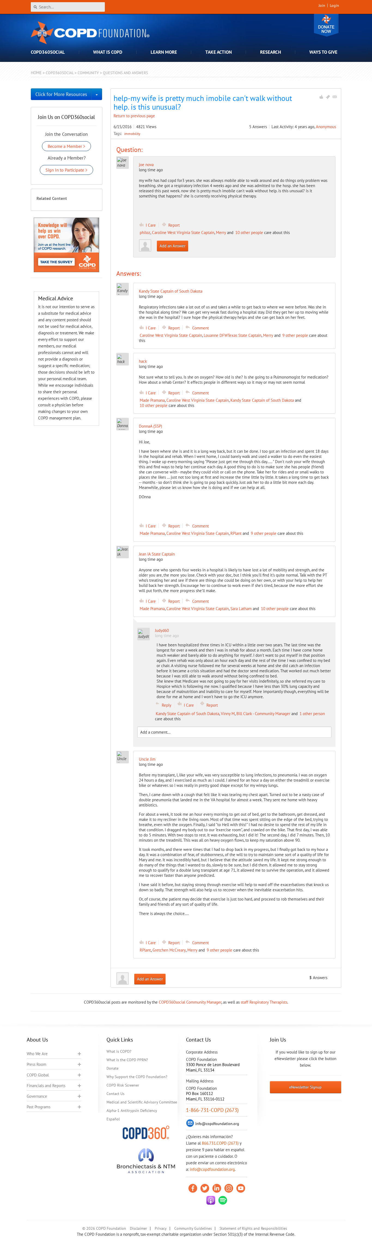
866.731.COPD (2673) (220, 1143)
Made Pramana (152, 400)
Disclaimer (138, 1228)
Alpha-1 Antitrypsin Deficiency (131, 1110)
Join (322, 5)
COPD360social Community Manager (190, 1002)
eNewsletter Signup (305, 1087)
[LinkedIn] (216, 1188)
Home (36, 72)
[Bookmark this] (328, 97)
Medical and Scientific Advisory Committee (141, 1102)
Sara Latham (241, 608)
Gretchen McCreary (169, 950)
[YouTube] (240, 1188)
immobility (132, 133)
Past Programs (38, 1106)
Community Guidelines (193, 1228)
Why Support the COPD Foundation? (136, 1076)
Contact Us (115, 1093)
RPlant (236, 533)
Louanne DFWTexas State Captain (232, 335)
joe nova (146, 164)
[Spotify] (222, 1200)
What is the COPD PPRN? (127, 1059)
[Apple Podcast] (210, 1200)
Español (113, 1119)
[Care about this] (321, 97)
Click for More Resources (61, 94)
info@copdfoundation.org (212, 1169)
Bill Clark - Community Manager (263, 713)
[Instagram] (228, 1188)
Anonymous (326, 126)
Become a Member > (66, 146)
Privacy (161, 1228)
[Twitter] (204, 1188)
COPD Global (38, 1075)
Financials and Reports (46, 1085)
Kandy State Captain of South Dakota (262, 400)
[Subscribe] (334, 97)
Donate (326, 25)
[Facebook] (192, 1188)
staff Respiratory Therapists (264, 1002)
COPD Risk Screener (122, 1085)
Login (334, 5)
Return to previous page (134, 115)
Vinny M (228, 713)
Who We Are (37, 1053)
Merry (221, 232)
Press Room (36, 1064)
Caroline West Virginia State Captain (183, 232)
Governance (37, 1096)
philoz (145, 232)
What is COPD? (118, 1051)
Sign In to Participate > (66, 170)
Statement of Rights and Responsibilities (253, 1228)
